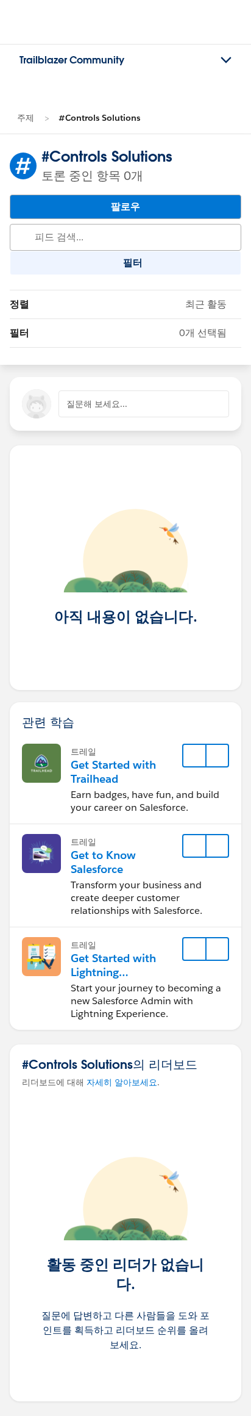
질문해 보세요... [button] (96, 403)
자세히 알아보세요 (122, 1082)
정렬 (118, 304)
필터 (118, 332)
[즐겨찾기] (194, 756)
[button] (216, 756)
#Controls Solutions (99, 117)
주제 (25, 117)
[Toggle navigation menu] (226, 60)
